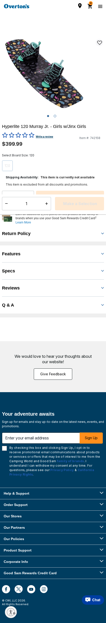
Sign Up (91, 438)
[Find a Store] (79, 5)
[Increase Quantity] (31, 197)
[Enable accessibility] (11, 612)
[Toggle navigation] (99, 6)
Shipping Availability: (22, 177)
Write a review (44, 136)
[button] (59, 218)
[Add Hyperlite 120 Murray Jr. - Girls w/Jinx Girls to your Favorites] (99, 42)
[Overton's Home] (17, 6)
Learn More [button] (23, 222)
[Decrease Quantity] (5, 197)
